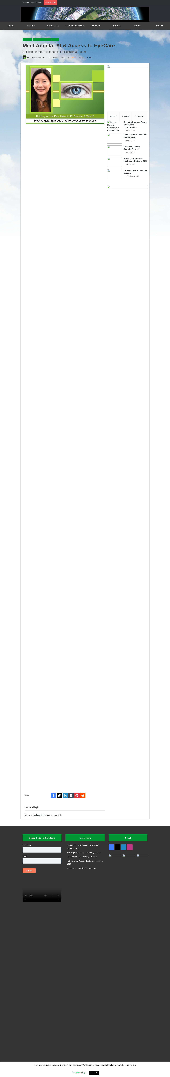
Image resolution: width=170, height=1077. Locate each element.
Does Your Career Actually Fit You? (82, 857)
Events (117, 26)
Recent (113, 116)
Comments (139, 116)
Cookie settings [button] (79, 1072)
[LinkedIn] (65, 795)
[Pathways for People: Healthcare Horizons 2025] (114, 162)
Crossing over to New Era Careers (81, 868)
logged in (40, 815)
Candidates (53, 26)
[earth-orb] (85, 19)
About (137, 26)
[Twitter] (59, 795)
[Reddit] (82, 795)
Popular (125, 116)
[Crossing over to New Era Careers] (114, 174)
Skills (56, 39)
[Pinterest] (77, 795)
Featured (27, 39)
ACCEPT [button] (94, 1073)
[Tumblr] (71, 795)
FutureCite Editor (35, 57)
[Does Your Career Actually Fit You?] (114, 150)
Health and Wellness (42, 39)
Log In (159, 26)
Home (10, 26)
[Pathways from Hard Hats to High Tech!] (114, 139)
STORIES (31, 26)
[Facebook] (53, 795)
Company (95, 26)
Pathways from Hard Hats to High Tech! (83, 853)
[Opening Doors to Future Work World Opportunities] (114, 126)
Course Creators (75, 26)
